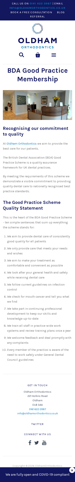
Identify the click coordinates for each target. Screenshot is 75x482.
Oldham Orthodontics (22, 143)
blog (61, 12)
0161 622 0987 (41, 3)
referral (37, 16)
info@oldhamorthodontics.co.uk (37, 8)
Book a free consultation (31, 12)
